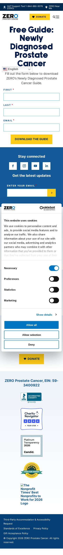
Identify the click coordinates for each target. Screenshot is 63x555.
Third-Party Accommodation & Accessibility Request (27, 521)
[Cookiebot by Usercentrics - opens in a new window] (44, 208)
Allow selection (31, 334)
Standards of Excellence (17, 528)
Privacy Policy (40, 528)
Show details (44, 314)
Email (8, 120)
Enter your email (21, 185)
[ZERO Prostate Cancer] (10, 17)
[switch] (54, 279)
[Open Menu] (56, 17)
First (8, 89)
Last (7, 105)
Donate (41, 16)
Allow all (31, 324)
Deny (31, 344)
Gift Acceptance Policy (16, 533)
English (12, 69)
